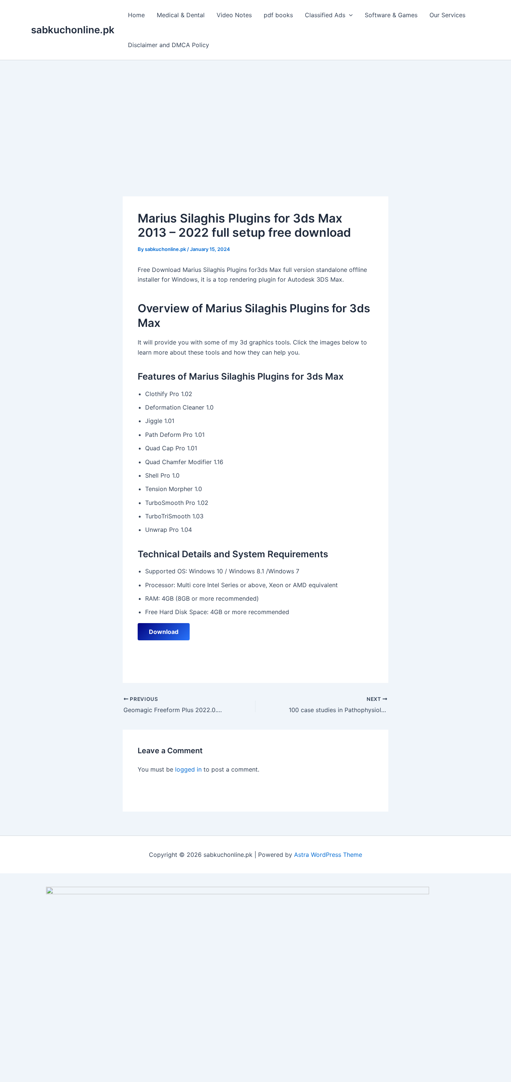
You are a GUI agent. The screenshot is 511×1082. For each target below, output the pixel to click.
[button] (349, 15)
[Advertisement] (255, 116)
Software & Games (391, 15)
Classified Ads (325, 15)
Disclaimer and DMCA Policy (168, 45)
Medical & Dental (181, 15)
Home (136, 15)
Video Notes (234, 15)
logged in (188, 769)
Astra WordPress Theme (328, 854)
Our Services (447, 15)
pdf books (278, 15)
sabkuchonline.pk (72, 30)
